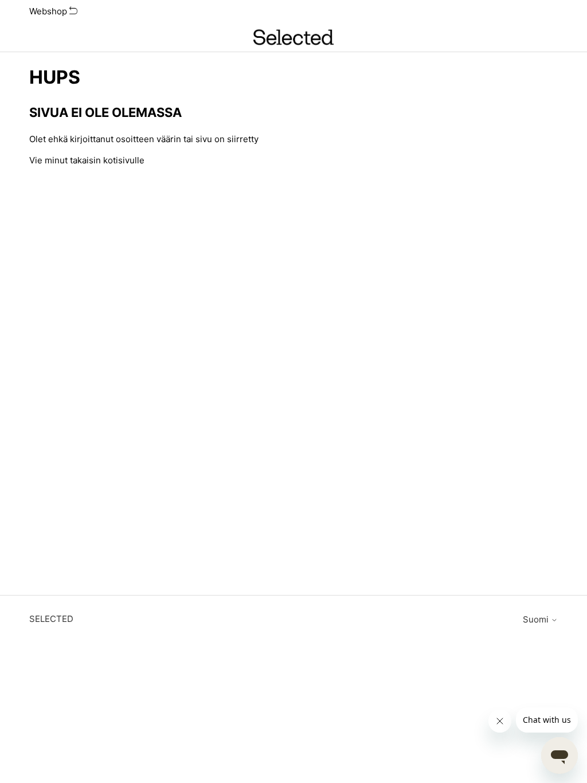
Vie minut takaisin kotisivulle (86, 160)
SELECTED (51, 618)
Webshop (49, 11)
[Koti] (293, 37)
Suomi (537, 619)
